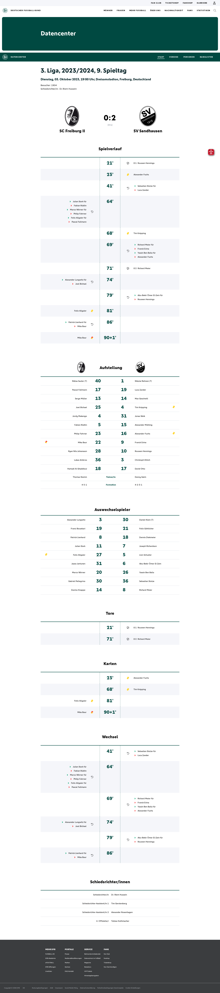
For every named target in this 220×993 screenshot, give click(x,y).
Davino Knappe (78, 590)
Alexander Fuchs (141, 175)
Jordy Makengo (79, 416)
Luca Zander (143, 190)
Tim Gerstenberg (119, 904)
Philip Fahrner (80, 214)
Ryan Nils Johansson (77, 451)
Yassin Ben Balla (145, 253)
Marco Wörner (76, 210)
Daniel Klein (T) (146, 520)
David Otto (140, 469)
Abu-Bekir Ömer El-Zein (149, 295)
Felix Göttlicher (146, 529)
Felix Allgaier (77, 218)
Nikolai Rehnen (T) (143, 381)
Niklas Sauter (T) (79, 381)
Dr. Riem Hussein (68, 89)
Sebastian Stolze (145, 186)
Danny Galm (140, 477)
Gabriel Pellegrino (76, 581)
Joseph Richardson (148, 546)
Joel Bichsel (80, 284)
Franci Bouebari (78, 529)
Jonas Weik (140, 416)
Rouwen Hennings (146, 163)
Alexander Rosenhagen (122, 912)
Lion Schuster (145, 555)
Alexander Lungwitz (74, 280)
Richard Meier (144, 245)
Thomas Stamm (80, 477)
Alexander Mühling (143, 425)
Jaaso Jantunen (78, 564)
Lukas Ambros (80, 460)
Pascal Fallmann (79, 222)
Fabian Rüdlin (80, 206)
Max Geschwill (141, 399)
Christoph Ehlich (142, 460)
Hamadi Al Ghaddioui (77, 469)
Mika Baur (81, 326)
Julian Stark (78, 202)
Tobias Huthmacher (120, 921)
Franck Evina (143, 249)
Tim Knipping (140, 233)
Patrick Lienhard (75, 322)
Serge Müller (81, 399)
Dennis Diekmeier (147, 537)
